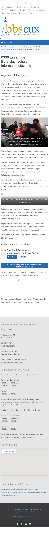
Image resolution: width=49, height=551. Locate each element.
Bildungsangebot (10, 47)
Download (11, 257)
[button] (8, 42)
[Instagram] (26, 3)
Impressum (18, 512)
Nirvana (23, 516)
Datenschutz (30, 512)
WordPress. (32, 516)
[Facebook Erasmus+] (22, 3)
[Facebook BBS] (18, 3)
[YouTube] (30, 3)
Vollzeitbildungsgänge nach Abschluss (30, 47)
